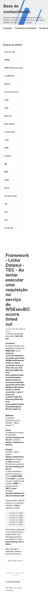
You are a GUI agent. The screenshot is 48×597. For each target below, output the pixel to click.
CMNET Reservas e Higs (13, 68)
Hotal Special (9, 124)
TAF (5, 204)
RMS (6, 172)
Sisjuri (6, 188)
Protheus (7, 156)
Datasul (7, 84)
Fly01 (6, 108)
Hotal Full (8, 116)
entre (16, 587)
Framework (7, 28)
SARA (6, 180)
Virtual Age (8, 228)
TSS (6, 220)
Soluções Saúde (10, 196)
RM (5, 164)
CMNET (7, 60)
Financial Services (11, 92)
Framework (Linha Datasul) (25, 28)
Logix (6, 140)
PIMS (6, 148)
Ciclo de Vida (9, 52)
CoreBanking (9, 76)
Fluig (6, 100)
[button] (15, 565)
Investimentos (9, 132)
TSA (6, 212)
